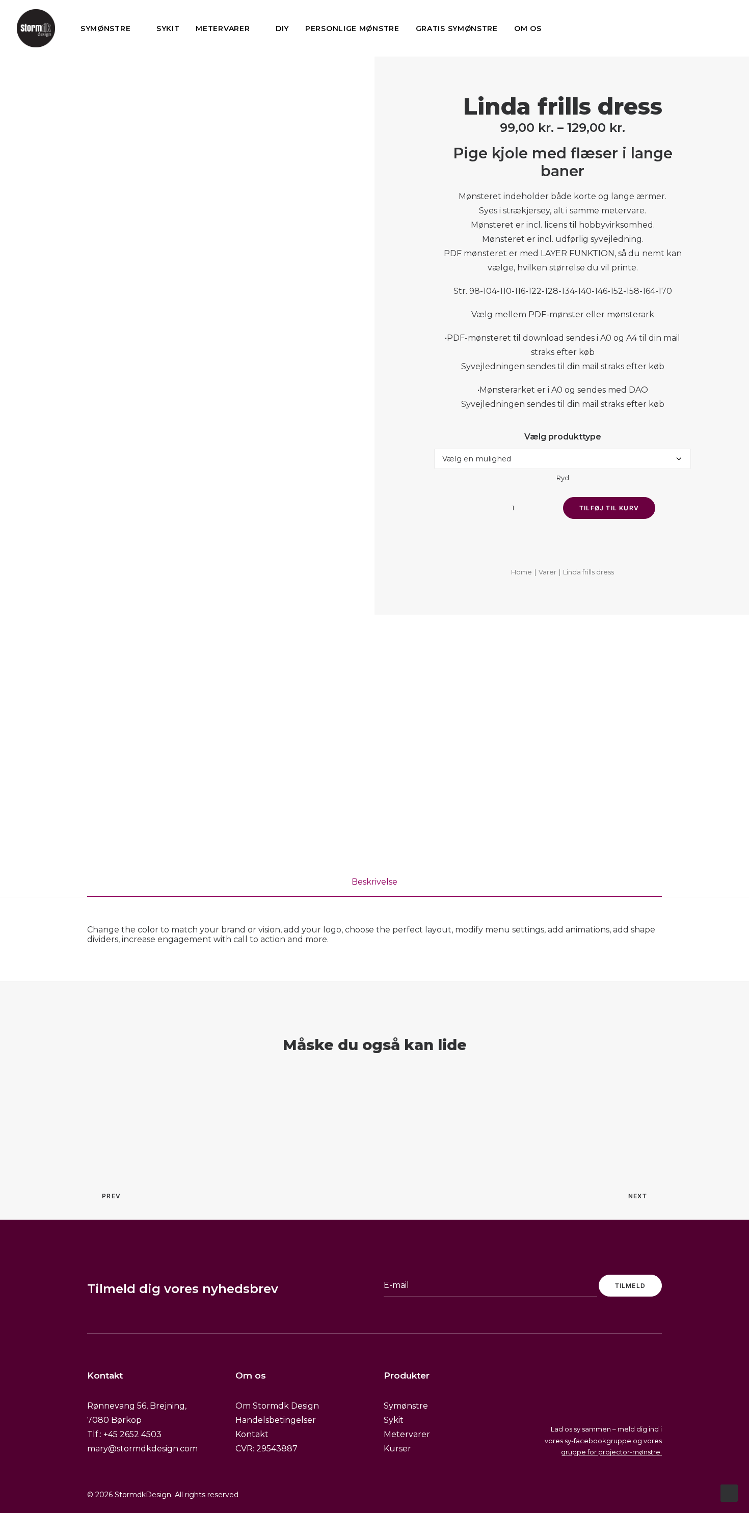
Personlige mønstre (352, 28)
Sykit (168, 28)
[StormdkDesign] (36, 28)
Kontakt (252, 1434)
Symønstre (105, 28)
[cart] (724, 28)
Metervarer (223, 28)
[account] (708, 28)
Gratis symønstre (457, 28)
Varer (547, 572)
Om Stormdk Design (277, 1406)
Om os (528, 28)
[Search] (692, 28)
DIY (282, 28)
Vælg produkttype (562, 437)
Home (521, 572)
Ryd (562, 478)
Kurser (397, 1448)
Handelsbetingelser (275, 1420)
